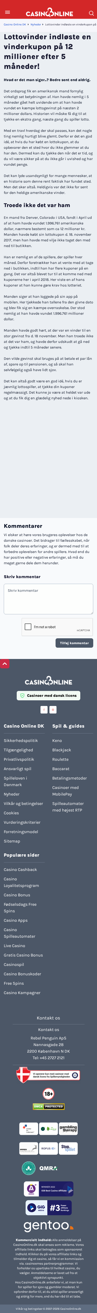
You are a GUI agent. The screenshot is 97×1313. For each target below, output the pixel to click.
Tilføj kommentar (74, 643)
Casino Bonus (17, 895)
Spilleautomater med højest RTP (68, 807)
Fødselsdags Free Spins (20, 907)
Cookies (11, 812)
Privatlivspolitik (19, 759)
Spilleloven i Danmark (15, 781)
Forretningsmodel (21, 831)
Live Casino (14, 945)
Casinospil (14, 964)
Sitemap (12, 841)
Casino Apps (16, 920)
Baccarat (60, 768)
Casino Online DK (15, 24)
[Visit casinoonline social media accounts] (44, 709)
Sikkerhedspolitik (21, 740)
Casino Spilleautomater (19, 933)
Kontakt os (48, 1029)
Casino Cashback (20, 869)
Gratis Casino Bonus (23, 955)
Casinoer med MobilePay (65, 791)
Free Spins (14, 983)
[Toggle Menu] (7, 12)
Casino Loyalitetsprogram (21, 882)
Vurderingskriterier (22, 822)
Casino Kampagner (22, 992)
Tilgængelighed (18, 750)
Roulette (60, 759)
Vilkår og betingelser (23, 803)
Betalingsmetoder (69, 778)
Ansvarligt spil (17, 768)
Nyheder (36, 24)
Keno (57, 740)
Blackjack (61, 750)
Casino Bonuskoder (22, 973)
